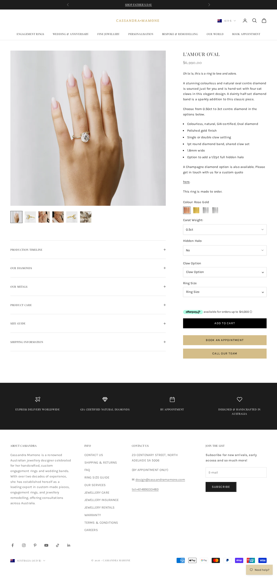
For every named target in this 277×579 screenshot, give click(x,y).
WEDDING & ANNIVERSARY (71, 34)
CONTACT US (93, 455)
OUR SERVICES (95, 485)
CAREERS (91, 530)
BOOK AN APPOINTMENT (225, 340)
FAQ (87, 470)
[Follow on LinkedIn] (69, 545)
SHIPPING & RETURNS (100, 462)
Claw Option (192, 263)
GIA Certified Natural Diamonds (105, 409)
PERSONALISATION (140, 34)
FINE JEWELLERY (108, 34)
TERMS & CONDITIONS (101, 523)
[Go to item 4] (58, 217)
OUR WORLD (215, 34)
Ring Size (190, 283)
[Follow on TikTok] (57, 545)
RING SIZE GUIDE (96, 477)
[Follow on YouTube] (46, 545)
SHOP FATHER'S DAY (138, 4)
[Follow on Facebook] (12, 545)
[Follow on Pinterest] (35, 545)
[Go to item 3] (44, 217)
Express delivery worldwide (37, 409)
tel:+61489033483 (145, 489)
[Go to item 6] (86, 217)
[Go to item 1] (16, 217)
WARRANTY (92, 515)
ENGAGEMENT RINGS (30, 34)
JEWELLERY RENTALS (99, 507)
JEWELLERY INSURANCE (101, 500)
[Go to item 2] (30, 217)
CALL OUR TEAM (224, 353)
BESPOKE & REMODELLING (180, 34)
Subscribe (221, 487)
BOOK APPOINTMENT (246, 34)
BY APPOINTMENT (172, 409)
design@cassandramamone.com (160, 480)
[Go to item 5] (72, 217)
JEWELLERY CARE (96, 492)
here (186, 182)
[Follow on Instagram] (24, 545)
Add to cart (224, 323)
